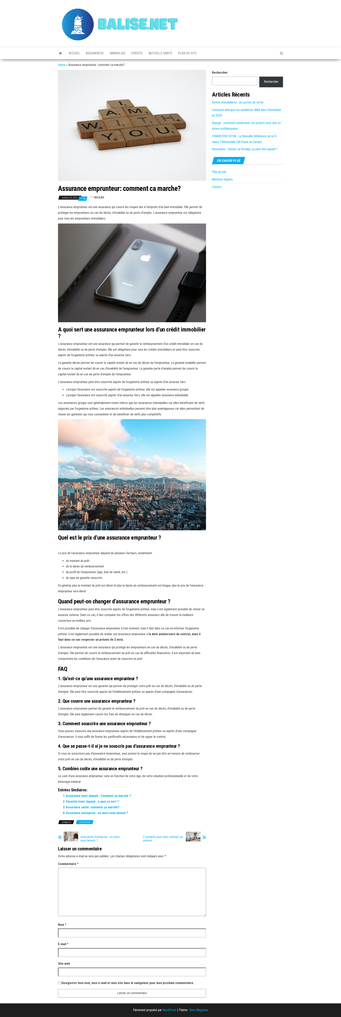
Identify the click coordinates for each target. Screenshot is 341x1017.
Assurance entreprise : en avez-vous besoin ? (97, 813)
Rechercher (220, 72)
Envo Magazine (199, 1010)
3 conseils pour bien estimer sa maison (163, 838)
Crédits (136, 53)
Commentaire (68, 864)
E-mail (63, 944)
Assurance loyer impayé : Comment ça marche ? (98, 796)
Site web (64, 963)
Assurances (95, 53)
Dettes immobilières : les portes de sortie (237, 102)
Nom (62, 925)
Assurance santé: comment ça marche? (92, 807)
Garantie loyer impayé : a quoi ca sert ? (92, 801)
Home (62, 65)
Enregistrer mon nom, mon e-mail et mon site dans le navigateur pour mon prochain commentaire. (127, 983)
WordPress (169, 1010)
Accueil (74, 53)
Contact (217, 187)
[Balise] (60, 53)
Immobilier (117, 53)
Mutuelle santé (160, 53)
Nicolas (99, 197)
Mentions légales (222, 179)
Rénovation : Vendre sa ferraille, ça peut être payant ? (245, 149)
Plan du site (187, 53)
